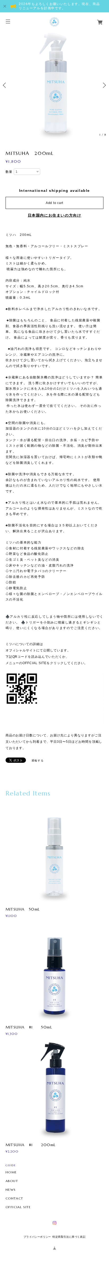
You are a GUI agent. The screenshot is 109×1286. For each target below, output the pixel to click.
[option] (54, 85)
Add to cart (54, 203)
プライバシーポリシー (37, 1236)
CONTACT (14, 1198)
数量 (9, 172)
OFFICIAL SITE (18, 1207)
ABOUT (12, 1181)
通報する (37, 760)
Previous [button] (5, 85)
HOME (11, 1172)
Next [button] (103, 85)
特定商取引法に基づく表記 (68, 1236)
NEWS (11, 1190)
